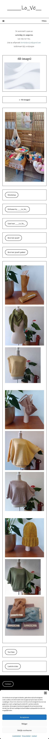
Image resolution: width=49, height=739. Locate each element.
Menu (44, 21)
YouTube (11, 652)
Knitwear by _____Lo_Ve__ (17, 209)
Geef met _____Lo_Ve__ (16, 223)
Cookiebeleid (16, 736)
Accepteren (24, 717)
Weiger (24, 724)
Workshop (12, 195)
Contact (34, 736)
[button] (45, 693)
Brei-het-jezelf (13, 238)
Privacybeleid (26, 736)
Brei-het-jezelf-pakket (16, 252)
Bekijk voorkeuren (24, 730)
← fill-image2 (24, 100)
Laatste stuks (13, 666)
